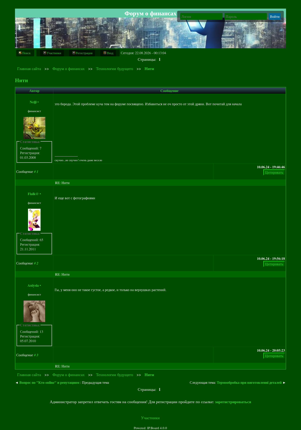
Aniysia (33, 285)
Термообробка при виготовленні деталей (249, 382)
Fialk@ (33, 193)
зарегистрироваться (233, 401)
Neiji (33, 101)
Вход (110, 53)
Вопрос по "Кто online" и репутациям (49, 382)
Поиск (26, 53)
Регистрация (84, 53)
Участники (54, 53)
